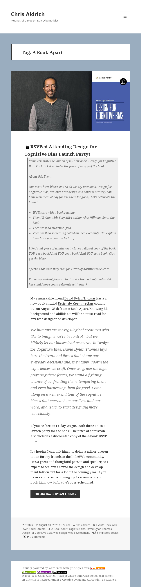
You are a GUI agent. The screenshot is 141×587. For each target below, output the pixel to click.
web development (79, 532)
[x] (24, 536)
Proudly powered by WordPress (42, 568)
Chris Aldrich (28, 14)
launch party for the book (49, 431)
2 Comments (37, 536)
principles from (80, 568)
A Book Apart (59, 529)
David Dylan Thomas (79, 298)
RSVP (25, 529)
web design (60, 532)
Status (29, 525)
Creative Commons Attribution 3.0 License (89, 579)
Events (100, 525)
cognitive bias (77, 529)
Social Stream (37, 529)
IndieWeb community (87, 456)
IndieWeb (111, 525)
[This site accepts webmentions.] (44, 572)
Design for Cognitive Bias (75, 303)
